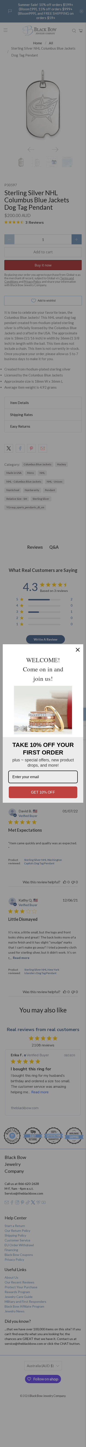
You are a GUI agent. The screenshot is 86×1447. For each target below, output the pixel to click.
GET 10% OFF (43, 792)
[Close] (77, 649)
